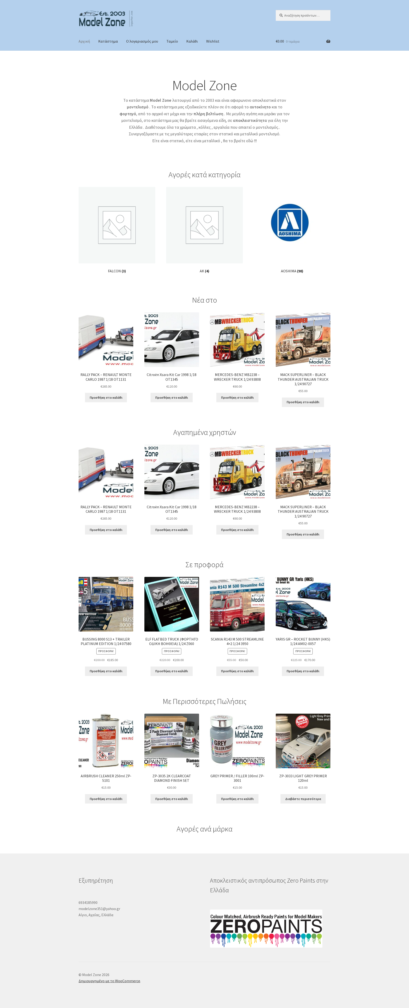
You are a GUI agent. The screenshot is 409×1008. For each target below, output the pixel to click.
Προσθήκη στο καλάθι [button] (106, 397)
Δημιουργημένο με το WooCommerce (109, 980)
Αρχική (84, 41)
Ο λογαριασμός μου (142, 41)
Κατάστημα (108, 41)
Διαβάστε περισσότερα (303, 799)
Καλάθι (192, 41)
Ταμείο (172, 41)
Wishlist (212, 41)
